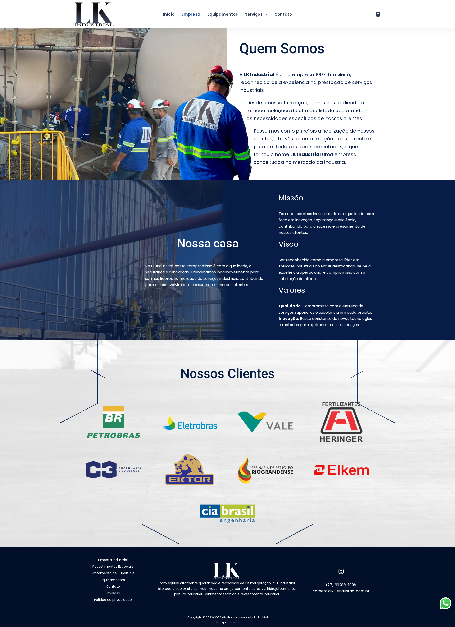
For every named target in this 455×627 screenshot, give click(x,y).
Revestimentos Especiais (112, 566)
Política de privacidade (113, 599)
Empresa (191, 14)
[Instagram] (378, 14)
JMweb (234, 622)
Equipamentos (222, 14)
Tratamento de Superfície (113, 573)
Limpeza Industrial (113, 560)
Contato (283, 14)
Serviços (254, 14)
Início (168, 14)
